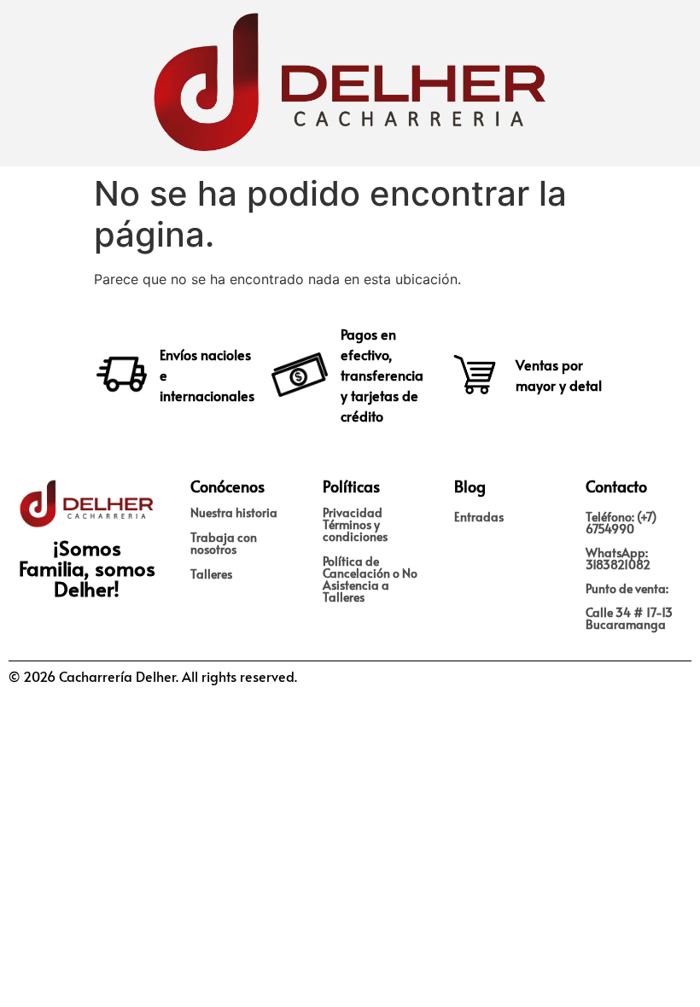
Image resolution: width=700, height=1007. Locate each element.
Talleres (211, 574)
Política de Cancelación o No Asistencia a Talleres (370, 579)
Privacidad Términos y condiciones (355, 524)
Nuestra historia (233, 512)
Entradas (479, 517)
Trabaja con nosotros (223, 543)
